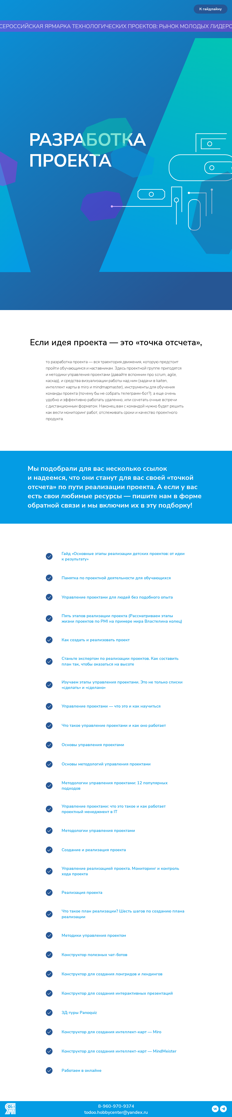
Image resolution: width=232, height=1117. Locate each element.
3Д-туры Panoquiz (79, 1012)
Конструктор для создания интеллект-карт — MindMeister (119, 1051)
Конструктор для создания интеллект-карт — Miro (111, 1032)
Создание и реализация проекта (94, 850)
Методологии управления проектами (98, 830)
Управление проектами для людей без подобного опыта (117, 597)
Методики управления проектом (94, 935)
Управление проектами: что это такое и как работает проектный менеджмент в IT (114, 809)
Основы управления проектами (93, 744)
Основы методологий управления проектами (106, 764)
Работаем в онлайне (82, 1070)
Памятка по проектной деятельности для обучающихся (116, 578)
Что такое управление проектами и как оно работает (114, 725)
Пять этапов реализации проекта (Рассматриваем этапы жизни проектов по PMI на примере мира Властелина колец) (122, 618)
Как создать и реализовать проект (96, 640)
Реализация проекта (82, 892)
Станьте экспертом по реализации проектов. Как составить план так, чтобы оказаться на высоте (120, 661)
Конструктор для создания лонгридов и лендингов (112, 974)
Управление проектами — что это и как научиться (111, 706)
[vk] (215, 1111)
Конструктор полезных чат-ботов (94, 954)
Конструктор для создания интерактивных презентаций (117, 993)
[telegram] (223, 1111)
